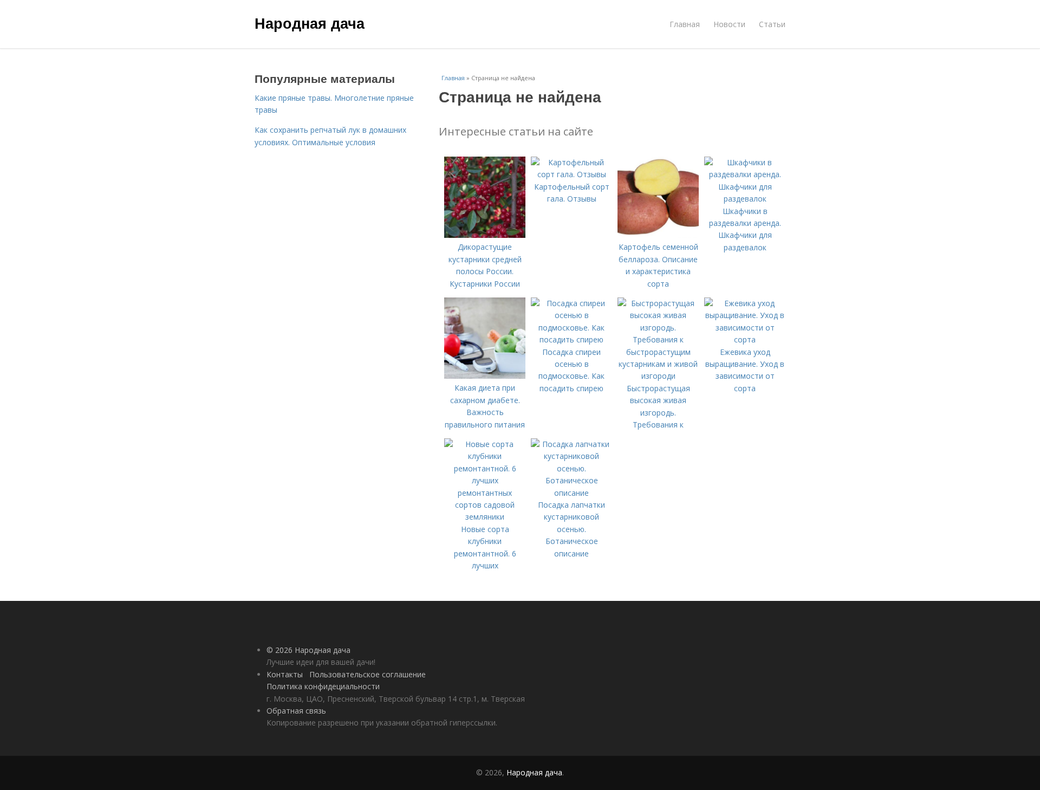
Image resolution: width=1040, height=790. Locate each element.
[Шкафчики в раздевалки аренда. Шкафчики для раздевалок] (744, 198)
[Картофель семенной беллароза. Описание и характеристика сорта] (658, 235)
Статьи (772, 24)
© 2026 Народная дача (308, 650)
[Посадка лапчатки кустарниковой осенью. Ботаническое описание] (571, 493)
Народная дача (310, 22)
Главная (685, 24)
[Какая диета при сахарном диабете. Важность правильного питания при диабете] (484, 376)
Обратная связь (296, 710)
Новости (729, 24)
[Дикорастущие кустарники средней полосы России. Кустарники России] (484, 235)
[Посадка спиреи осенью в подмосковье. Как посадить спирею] (571, 339)
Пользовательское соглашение (367, 674)
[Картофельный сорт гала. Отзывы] (571, 174)
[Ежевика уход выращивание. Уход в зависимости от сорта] (744, 339)
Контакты (284, 674)
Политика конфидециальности (323, 686)
